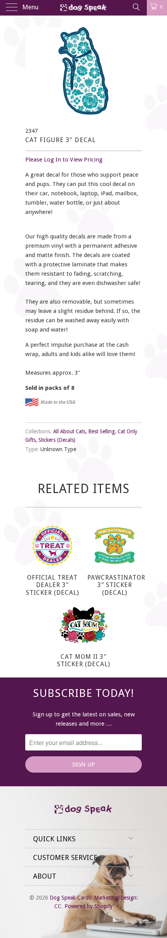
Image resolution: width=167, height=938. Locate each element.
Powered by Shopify (88, 906)
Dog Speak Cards (70, 898)
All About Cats (69, 431)
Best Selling (101, 431)
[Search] (136, 7)
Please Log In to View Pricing (64, 159)
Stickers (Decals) (56, 440)
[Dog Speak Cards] (83, 8)
